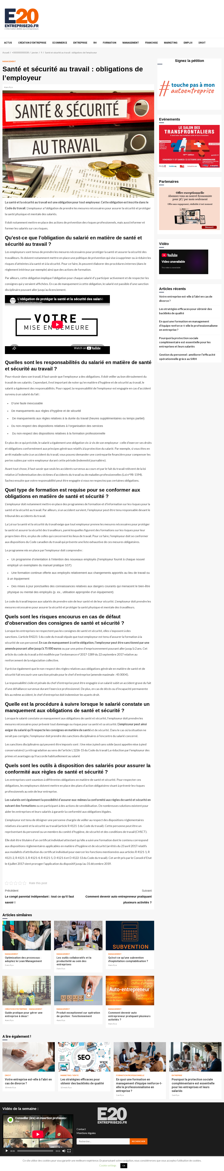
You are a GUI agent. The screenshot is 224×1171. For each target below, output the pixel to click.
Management (130, 42)
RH (95, 42)
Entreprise (80, 42)
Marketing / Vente (70, 1075)
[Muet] (63, 1150)
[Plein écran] (69, 1150)
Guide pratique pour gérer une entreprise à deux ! (26, 990)
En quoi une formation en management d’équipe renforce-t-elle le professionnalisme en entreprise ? (188, 325)
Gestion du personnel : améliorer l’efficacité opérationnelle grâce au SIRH (187, 357)
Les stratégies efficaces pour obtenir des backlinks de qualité (185, 311)
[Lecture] (6, 1150)
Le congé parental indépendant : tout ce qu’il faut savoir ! (39, 896)
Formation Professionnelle (130, 1075)
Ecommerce (59, 42)
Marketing (170, 42)
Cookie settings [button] (107, 1165)
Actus (8, 42)
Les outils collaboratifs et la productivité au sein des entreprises (78, 935)
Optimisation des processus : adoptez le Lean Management (26, 935)
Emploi (188, 42)
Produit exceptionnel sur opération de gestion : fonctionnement (78, 990)
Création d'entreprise (16, 1009)
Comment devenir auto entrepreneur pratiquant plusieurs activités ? (118, 896)
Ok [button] (123, 1165)
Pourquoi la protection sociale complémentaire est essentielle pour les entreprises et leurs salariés (185, 342)
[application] (37, 1134)
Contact (81, 1129)
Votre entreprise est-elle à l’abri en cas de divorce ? (185, 298)
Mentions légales (86, 1132)
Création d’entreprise (32, 42)
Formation (109, 42)
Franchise (151, 42)
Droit (202, 42)
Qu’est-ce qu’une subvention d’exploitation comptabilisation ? (130, 935)
